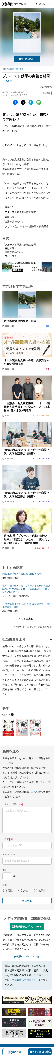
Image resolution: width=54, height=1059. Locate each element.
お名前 (5, 839)
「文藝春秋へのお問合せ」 (24, 980)
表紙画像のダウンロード (28, 926)
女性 (25, 890)
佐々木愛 (7, 81)
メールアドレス (9, 855)
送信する (27, 901)
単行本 (11, 69)
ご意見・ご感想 (9, 804)
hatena (30, 102)
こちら (34, 792)
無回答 (42, 890)
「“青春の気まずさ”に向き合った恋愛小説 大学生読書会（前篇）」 (26, 605)
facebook (15, 102)
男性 (10, 890)
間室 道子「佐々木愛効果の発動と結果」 (23, 574)
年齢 (4, 870)
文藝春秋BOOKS (13, 4)
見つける (40, 4)
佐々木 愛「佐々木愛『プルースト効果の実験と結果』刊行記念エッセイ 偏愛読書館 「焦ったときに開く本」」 (26, 589)
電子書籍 (19, 69)
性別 (4, 885)
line (38, 102)
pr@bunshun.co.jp (27, 956)
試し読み (29, 59)
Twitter (23, 102)
